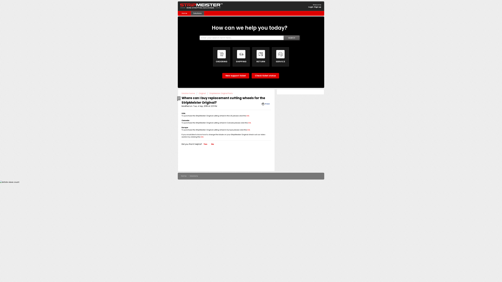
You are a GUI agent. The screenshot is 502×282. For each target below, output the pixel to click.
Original (202, 93)
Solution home (188, 93)
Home (184, 13)
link (248, 115)
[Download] (246, 109)
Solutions (197, 13)
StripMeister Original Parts (221, 93)
